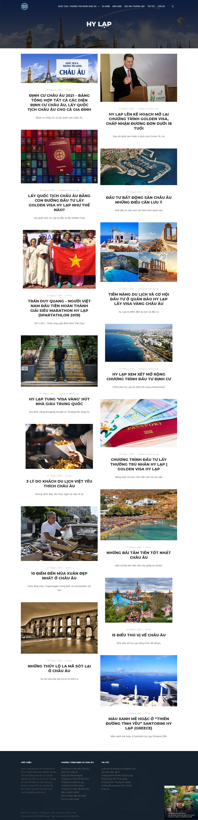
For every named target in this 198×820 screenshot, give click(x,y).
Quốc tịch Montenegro (71, 775)
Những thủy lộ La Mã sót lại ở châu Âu (59, 668)
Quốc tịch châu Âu (69, 772)
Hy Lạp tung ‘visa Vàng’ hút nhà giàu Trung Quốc (59, 401)
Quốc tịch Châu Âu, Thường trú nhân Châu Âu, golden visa (48, 812)
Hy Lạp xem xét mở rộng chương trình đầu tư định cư (139, 376)
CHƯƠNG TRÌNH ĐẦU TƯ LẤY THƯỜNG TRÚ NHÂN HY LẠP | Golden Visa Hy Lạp (138, 464)
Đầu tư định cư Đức (70, 792)
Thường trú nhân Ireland (72, 785)
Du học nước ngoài (70, 799)
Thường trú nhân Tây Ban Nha (75, 789)
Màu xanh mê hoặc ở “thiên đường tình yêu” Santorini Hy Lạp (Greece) (139, 723)
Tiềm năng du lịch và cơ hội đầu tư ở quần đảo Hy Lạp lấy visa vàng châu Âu (138, 299)
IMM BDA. (74, 816)
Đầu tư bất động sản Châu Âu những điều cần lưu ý (139, 200)
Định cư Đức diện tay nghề (73, 795)
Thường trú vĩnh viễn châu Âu (75, 768)
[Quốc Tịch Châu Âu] (24, 6)
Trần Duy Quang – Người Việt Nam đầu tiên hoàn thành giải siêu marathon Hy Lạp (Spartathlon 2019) (59, 308)
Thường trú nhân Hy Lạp (148, 109)
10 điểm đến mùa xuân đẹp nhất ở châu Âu (59, 575)
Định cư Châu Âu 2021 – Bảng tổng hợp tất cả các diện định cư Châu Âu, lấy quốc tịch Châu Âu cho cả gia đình (59, 102)
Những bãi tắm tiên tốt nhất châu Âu (139, 555)
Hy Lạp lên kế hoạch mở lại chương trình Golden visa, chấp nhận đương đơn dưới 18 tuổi (139, 121)
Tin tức (69, 90)
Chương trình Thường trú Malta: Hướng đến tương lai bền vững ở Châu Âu (116, 785)
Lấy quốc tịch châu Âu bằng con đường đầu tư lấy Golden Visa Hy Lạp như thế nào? (59, 203)
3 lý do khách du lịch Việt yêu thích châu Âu (59, 483)
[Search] (172, 6)
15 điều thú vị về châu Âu (139, 635)
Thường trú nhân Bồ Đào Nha (75, 778)
